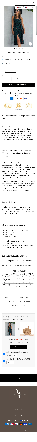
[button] (25, 7)
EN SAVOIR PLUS (18, 410)
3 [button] (18, 48)
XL (18, 79)
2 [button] (16, 48)
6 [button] (22, 48)
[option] (18, 26)
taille (4, 75)
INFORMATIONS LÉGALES (18, 404)
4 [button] (19, 48)
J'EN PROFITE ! (18, 346)
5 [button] (21, 48)
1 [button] (14, 48)
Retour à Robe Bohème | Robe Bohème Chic (20, 377)
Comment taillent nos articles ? (18, 298)
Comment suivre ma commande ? (18, 302)
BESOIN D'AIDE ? (18, 415)
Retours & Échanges (18, 306)
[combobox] (15, 355)
